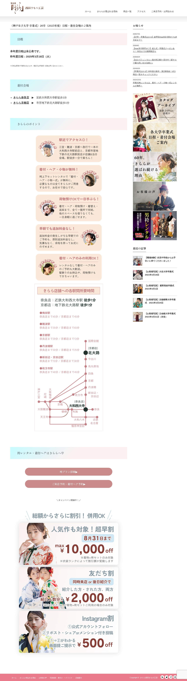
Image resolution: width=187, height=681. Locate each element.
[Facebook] (171, 677)
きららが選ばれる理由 (107, 11)
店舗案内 (78, 678)
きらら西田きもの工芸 (149, 678)
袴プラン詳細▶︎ (69, 472)
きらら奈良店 (21, 97)
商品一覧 (127, 11)
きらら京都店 (21, 102)
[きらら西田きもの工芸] (27, 8)
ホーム (88, 11)
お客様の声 (43, 678)
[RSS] (162, 677)
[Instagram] (175, 677)
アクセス (141, 11)
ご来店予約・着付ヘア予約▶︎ (68, 484)
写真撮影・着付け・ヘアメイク (61, 678)
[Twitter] (166, 677)
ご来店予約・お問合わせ (162, 11)
